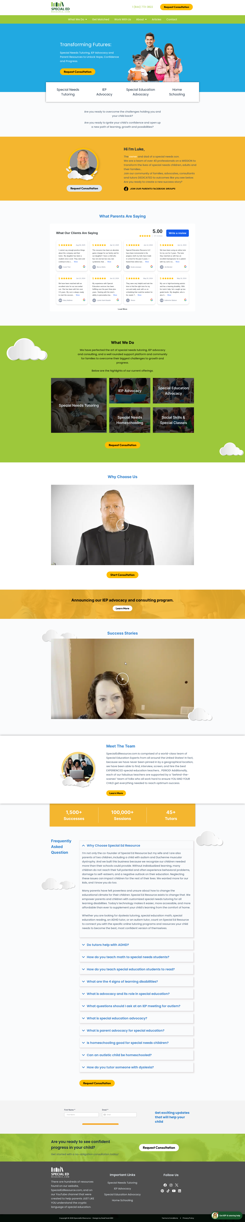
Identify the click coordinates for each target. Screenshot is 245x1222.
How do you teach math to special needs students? (128, 957)
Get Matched (100, 19)
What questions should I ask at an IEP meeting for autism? (133, 1006)
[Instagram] (171, 1185)
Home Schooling (122, 1200)
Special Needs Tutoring (122, 1182)
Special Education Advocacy (122, 1194)
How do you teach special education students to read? (131, 969)
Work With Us (122, 19)
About (140, 19)
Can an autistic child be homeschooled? (119, 1055)
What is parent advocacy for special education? (125, 1030)
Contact (171, 19)
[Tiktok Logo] (168, 1190)
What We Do (76, 19)
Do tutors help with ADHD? (108, 945)
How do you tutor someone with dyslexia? (120, 1067)
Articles (156, 19)
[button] (122, 525)
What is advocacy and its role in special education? (128, 994)
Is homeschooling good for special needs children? (128, 1043)
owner (133, 156)
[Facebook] (165, 1185)
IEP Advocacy (122, 1188)
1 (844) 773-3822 (142, 7)
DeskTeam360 (107, 1218)
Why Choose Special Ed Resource (113, 845)
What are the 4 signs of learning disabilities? (122, 981)
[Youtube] (173, 1190)
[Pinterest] (162, 1190)
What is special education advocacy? (117, 1018)
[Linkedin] (179, 1190)
